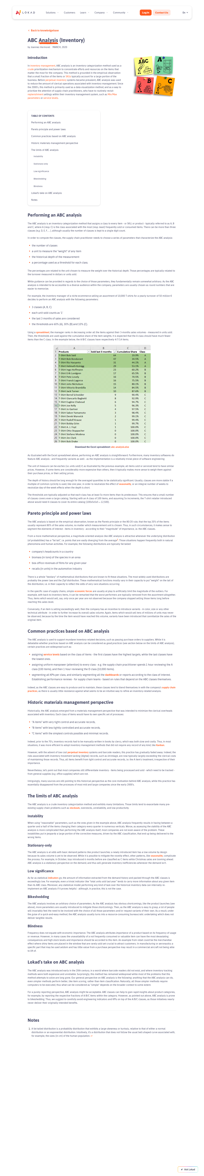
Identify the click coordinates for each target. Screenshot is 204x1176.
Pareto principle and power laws (48, 129)
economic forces (83, 591)
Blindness (38, 186)
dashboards (112, 674)
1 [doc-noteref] (117, 539)
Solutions (51, 12)
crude (31, 69)
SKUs (68, 76)
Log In (145, 12)
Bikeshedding (40, 178)
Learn (83, 12)
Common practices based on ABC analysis (53, 136)
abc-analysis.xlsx (120, 446)
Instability (38, 156)
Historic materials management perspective (54, 143)
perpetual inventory (55, 79)
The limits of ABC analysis (45, 149)
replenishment (35, 94)
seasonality (125, 483)
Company (100, 12)
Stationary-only (41, 163)
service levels (50, 97)
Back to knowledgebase (45, 30)
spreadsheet (42, 332)
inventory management (42, 65)
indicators (53, 877)
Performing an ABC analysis (46, 122)
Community (119, 12)
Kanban (160, 745)
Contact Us (161, 12)
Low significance (41, 171)
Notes (34, 199)
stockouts (75, 807)
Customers (69, 12)
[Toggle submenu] (58, 12)
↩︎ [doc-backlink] (92, 1035)
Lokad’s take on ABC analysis (46, 192)
